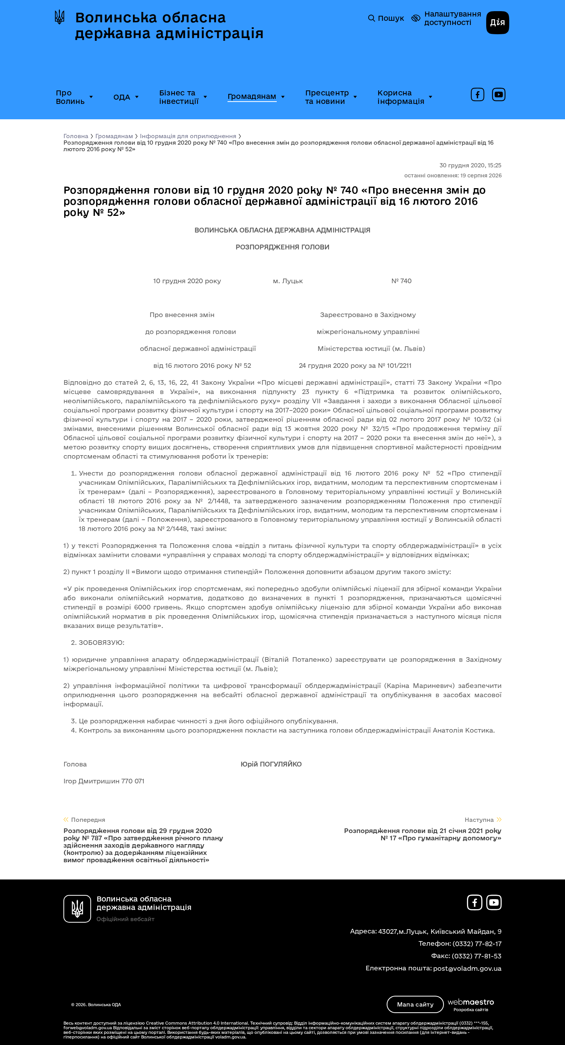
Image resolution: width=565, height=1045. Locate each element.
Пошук (391, 18)
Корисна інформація (400, 96)
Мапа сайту (415, 1004)
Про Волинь (70, 96)
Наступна (479, 819)
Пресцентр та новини (327, 96)
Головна (75, 136)
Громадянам (252, 96)
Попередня (88, 819)
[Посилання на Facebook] (477, 95)
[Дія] (497, 23)
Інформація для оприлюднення (188, 136)
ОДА (122, 97)
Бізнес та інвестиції (179, 96)
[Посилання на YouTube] (498, 95)
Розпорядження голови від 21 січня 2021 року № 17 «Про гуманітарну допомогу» (423, 834)
